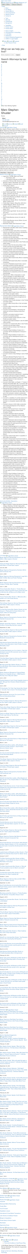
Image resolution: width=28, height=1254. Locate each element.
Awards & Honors (9, 14)
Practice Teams (9, 27)
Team (6, 18)
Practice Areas (9, 28)
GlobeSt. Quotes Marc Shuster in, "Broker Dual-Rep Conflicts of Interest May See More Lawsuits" (13, 624)
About (6, 8)
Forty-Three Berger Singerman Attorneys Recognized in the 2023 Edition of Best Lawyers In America (13, 630)
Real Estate (3, 1223)
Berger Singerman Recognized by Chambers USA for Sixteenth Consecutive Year (13, 733)
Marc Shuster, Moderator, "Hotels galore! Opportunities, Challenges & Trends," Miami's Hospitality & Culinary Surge (13, 1156)
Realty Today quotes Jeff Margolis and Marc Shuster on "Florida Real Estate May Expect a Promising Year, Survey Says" (13, 959)
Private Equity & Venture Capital (8, 1220)
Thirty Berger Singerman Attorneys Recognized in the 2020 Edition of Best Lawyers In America (13, 720)
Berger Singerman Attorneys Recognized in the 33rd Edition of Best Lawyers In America (13, 558)
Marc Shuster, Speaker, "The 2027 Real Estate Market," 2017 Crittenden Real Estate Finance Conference (13, 1149)
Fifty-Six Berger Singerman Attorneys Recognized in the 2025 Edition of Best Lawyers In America (13, 603)
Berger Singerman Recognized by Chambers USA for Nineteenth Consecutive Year (13, 637)
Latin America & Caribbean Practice (9, 1215)
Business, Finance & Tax (6, 1197)
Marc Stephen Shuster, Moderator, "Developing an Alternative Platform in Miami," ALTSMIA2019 (12, 1119)
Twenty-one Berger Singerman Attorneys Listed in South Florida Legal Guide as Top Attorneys (14, 714)
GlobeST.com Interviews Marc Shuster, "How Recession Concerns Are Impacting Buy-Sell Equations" (13, 938)
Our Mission (8, 9)
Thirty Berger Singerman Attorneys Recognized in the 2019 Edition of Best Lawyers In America (13, 759)
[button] (8, 127)
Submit (18, 55)
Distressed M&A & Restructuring (8, 1204)
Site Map (6, 1241)
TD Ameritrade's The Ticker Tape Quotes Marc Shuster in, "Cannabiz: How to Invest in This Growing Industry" (13, 689)
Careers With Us (9, 11)
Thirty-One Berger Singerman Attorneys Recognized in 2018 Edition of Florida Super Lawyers (13, 766)
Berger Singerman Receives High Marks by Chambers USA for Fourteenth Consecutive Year (13, 837)
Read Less (10, 172)
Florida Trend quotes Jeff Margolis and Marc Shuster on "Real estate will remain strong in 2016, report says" (13, 966)
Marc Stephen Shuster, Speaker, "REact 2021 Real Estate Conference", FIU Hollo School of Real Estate (13, 1047)
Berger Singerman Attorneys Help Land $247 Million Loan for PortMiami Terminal (13, 879)
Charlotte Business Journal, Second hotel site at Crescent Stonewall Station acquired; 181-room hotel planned (13, 823)
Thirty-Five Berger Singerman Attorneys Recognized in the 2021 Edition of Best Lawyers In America (13, 701)
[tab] (14, 150)
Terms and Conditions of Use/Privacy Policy (15, 1243)
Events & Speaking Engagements (13, 37)
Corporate (2, 1201)
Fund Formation (4, 1208)
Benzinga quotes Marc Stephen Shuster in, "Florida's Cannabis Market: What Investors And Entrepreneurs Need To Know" (13, 666)
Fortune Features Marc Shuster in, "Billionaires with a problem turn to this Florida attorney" (13, 597)
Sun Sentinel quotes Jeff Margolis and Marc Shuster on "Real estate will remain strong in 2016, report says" (13, 1004)
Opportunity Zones (4, 1225)
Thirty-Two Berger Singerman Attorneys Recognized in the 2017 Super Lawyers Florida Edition (13, 830)
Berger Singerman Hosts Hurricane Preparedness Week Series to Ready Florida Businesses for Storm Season (14, 925)
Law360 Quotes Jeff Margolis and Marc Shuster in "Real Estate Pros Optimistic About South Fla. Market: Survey (14, 852)
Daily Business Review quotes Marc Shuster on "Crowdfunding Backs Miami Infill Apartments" (11, 952)
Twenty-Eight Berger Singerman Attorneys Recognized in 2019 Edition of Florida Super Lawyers (14, 726)
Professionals (8, 21)
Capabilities (8, 25)
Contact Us (8, 16)
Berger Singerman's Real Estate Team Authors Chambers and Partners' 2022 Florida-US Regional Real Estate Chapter (14, 1028)
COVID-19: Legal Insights (11, 38)
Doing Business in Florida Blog (12, 32)
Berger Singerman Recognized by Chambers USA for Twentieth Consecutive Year (13, 618)
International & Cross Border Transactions (10, 1213)
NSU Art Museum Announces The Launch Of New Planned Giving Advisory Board (12, 695)
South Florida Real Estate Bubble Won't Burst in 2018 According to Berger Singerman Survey (13, 802)
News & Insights (9, 31)
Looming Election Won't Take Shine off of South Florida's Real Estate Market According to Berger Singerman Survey (14, 989)
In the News (8, 34)
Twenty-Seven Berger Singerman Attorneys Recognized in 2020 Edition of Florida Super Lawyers (13, 707)
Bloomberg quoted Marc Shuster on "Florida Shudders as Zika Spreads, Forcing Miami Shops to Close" (13, 893)
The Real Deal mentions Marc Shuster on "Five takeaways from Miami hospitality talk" (11, 873)
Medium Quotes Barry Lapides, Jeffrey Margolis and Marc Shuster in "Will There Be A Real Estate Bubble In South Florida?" (13, 795)
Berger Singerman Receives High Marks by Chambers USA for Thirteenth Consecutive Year (13, 919)
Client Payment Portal (10, 43)
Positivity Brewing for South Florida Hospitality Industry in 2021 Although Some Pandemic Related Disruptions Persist (14, 681)
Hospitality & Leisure (5, 1211)
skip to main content (6, 1)
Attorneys (7, 20)
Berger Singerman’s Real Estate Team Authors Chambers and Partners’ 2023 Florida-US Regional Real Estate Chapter (14, 1020)
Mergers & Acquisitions (5, 1218)
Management (8, 23)
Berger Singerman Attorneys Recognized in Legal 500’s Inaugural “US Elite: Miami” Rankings (13, 583)
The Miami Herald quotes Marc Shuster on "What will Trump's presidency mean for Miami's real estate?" (13, 867)
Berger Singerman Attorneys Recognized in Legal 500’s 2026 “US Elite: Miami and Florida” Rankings (13, 577)
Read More (3, 172)
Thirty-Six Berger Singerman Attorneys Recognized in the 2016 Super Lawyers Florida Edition (13, 912)
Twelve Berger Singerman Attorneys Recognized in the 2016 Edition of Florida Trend (13, 906)
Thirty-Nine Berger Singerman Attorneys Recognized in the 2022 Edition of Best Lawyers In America (13, 659)
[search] (14, 81)
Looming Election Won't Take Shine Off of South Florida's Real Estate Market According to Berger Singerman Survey (12, 1182)
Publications (8, 35)
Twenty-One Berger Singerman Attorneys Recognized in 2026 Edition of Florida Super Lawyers (14, 564)
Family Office (3, 1206)
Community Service (10, 12)
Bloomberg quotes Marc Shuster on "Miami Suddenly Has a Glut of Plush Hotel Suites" (13, 931)
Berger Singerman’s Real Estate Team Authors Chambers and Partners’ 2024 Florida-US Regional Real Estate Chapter (14, 1013)
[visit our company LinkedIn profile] (8, 1239)
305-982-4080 (5, 120)
